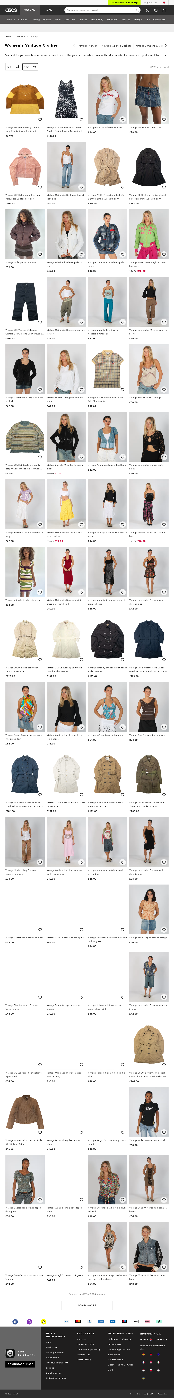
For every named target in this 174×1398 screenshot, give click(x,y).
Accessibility (163, 1393)
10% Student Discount (57, 1362)
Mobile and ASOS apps (119, 1339)
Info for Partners (115, 1359)
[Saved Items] (156, 10)
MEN (49, 10)
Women (21, 36)
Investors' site (83, 1354)
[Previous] (74, 45)
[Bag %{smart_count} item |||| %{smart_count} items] (164, 10)
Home (8, 36)
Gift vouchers (114, 1344)
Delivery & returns (55, 1352)
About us (81, 1339)
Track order (51, 1347)
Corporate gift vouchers (119, 1349)
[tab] (11, 19)
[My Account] (147, 10)
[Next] (165, 45)
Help (48, 1342)
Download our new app (124, 2)
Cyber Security (84, 1359)
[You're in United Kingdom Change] (164, 2)
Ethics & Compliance (56, 1377)
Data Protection (53, 1372)
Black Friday (114, 1354)
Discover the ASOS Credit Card (120, 1367)
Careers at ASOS (85, 1344)
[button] (143, 1354)
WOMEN (30, 10)
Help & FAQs (150, 2)
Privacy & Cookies (138, 1393)
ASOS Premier (53, 1357)
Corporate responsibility (88, 1349)
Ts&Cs (151, 1393)
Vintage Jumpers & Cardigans (153, 45)
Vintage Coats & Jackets (116, 45)
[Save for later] (40, 119)
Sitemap (50, 1367)
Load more (87, 1305)
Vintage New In (88, 45)
